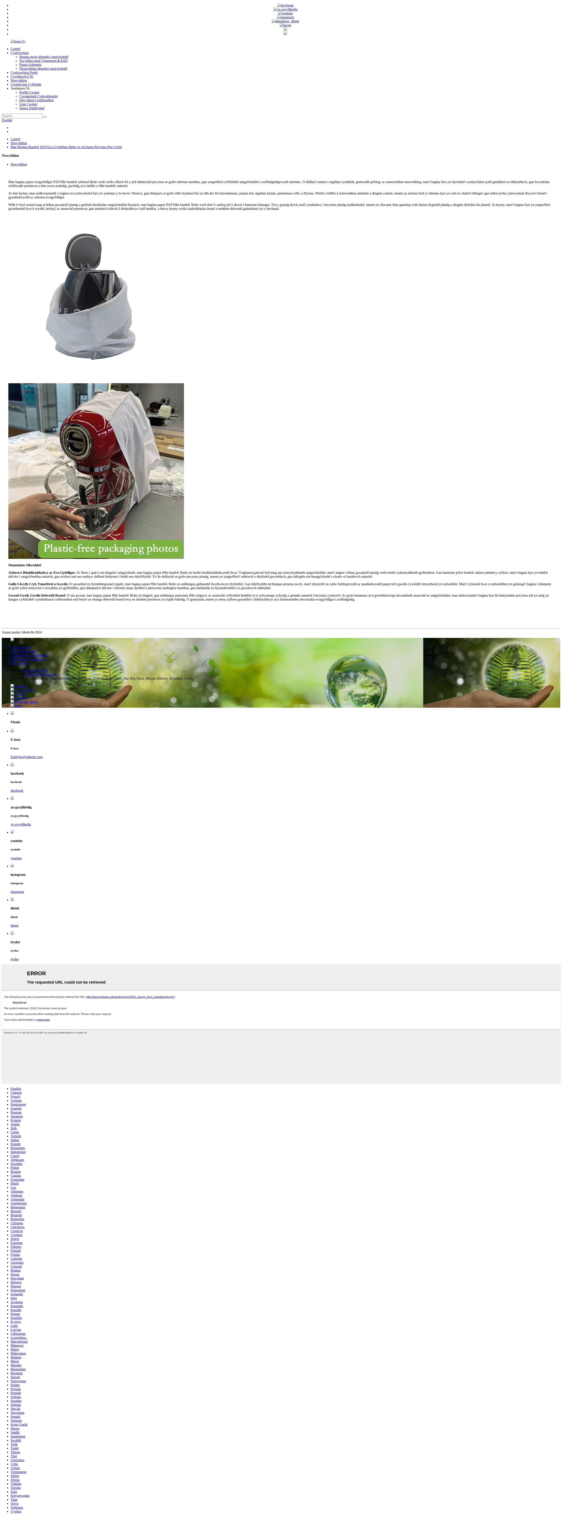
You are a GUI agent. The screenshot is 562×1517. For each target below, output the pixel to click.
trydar (15, 959)
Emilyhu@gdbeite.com (41, 674)
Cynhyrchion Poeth (24, 72)
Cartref (15, 49)
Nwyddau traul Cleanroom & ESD (43, 61)
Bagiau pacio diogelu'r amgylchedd (43, 57)
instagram (17, 892)
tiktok (14, 925)
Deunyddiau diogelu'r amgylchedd (43, 68)
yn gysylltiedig (21, 824)
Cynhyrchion (20, 53)
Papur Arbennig (30, 65)
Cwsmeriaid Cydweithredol (38, 96)
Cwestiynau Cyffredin (26, 84)
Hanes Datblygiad (31, 108)
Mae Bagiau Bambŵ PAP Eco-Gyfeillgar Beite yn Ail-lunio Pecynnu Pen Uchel (66, 147)
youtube (16, 858)
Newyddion (19, 80)
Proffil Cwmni (29, 92)
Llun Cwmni (28, 104)
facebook (17, 790)
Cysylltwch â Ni (22, 76)
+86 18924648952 (35, 670)
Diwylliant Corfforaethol (36, 100)
